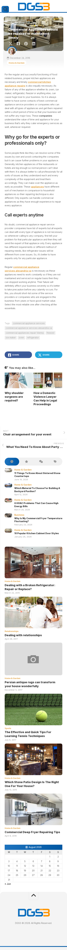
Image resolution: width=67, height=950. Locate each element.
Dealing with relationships (23, 635)
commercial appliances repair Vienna (25, 332)
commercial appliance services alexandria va (29, 328)
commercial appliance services (29, 323)
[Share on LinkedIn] (33, 43)
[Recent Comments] (41, 462)
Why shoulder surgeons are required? (14, 396)
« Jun (8, 883)
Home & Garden (16, 63)
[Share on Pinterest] (26, 43)
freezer (50, 332)
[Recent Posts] (12, 462)
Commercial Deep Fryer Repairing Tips (32, 832)
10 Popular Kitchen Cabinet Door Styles (36, 533)
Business (19, 515)
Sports (8, 728)
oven (21, 337)
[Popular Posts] (26, 462)
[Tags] (55, 462)
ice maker (11, 337)
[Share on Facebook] (18, 43)
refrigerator (33, 337)
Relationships (12, 631)
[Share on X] (11, 43)
